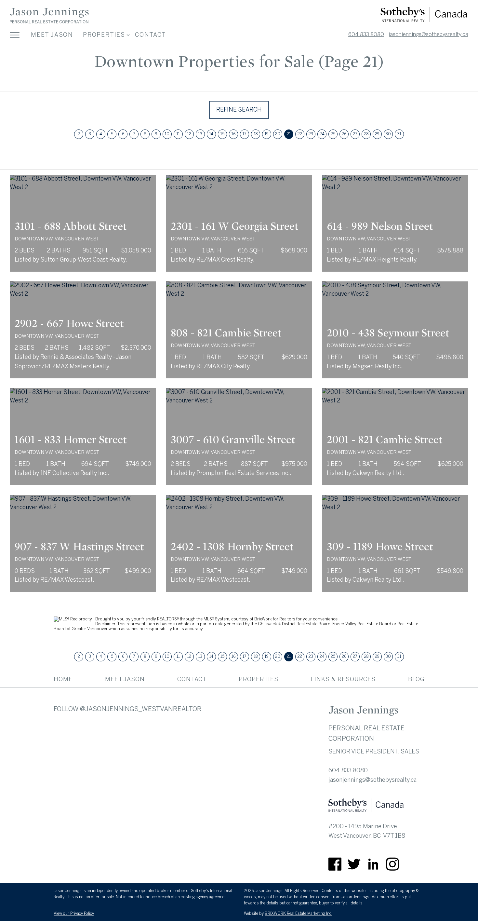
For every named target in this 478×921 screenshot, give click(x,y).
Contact (150, 34)
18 (256, 134)
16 (233, 134)
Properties (258, 679)
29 (377, 134)
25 (333, 134)
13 (200, 134)
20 (277, 134)
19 (267, 134)
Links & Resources (343, 679)
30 (388, 134)
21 (289, 134)
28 (366, 134)
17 (244, 134)
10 (167, 134)
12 (189, 134)
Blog (416, 679)
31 (399, 134)
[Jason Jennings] (49, 22)
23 (311, 134)
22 (300, 134)
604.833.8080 (366, 34)
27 (355, 134)
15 (222, 134)
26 (344, 134)
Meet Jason (52, 34)
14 (211, 134)
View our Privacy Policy (74, 913)
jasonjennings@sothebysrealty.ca (428, 34)
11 (178, 134)
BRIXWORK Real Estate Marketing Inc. (298, 913)
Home (63, 679)
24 (322, 134)
